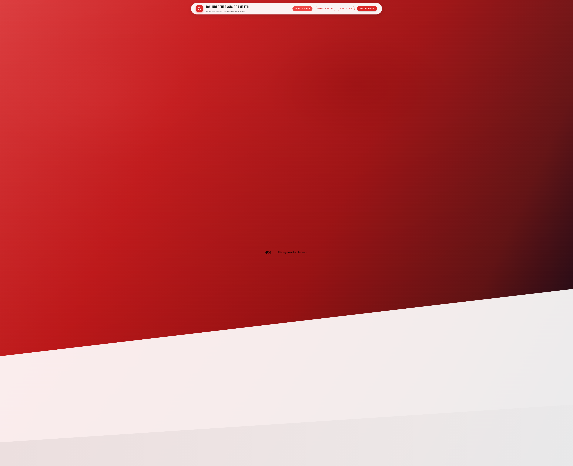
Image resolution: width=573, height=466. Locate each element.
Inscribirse (367, 8)
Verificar (346, 8)
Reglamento (325, 8)
